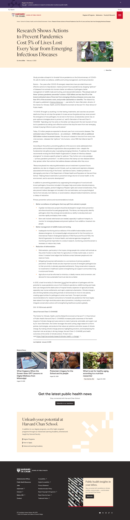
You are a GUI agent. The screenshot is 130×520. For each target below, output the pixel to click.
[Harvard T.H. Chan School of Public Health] (32, 470)
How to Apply (27, 443)
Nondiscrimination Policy (45, 488)
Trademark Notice (43, 498)
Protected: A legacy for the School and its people (61, 372)
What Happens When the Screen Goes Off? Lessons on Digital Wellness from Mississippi (30, 374)
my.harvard (20, 488)
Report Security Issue (44, 495)
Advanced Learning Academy (33, 446)
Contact (19, 498)
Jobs (18, 485)
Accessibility (41, 479)
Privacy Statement (43, 485)
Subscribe (90, 496)
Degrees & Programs (89, 15)
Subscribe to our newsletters (65, 403)
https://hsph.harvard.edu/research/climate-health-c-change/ (57, 336)
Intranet (19, 492)
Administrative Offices (23, 479)
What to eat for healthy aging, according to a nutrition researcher (96, 373)
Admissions (99, 15)
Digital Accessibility (43, 482)
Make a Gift (20, 495)
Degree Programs (29, 439)
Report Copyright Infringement (46, 492)
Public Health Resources (24, 482)
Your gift (24, 5)
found (63, 282)
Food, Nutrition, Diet (89, 379)
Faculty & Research (109, 15)
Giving (120, 9)
